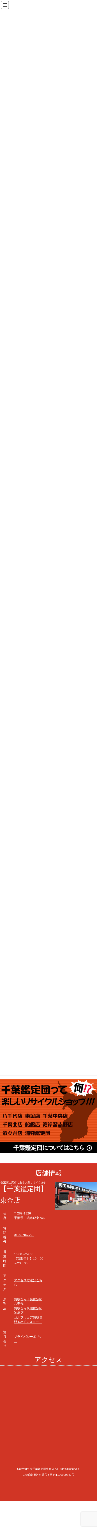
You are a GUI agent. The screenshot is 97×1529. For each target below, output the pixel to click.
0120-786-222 (24, 1235)
